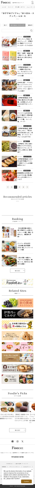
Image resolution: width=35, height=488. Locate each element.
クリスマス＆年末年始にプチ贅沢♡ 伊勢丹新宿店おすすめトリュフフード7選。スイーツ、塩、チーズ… (25, 117)
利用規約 (4, 466)
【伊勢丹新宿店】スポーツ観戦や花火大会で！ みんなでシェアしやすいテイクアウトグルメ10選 (25, 71)
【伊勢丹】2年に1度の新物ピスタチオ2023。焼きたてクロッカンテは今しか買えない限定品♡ (25, 148)
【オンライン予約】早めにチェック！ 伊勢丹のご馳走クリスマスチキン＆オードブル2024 (25, 42)
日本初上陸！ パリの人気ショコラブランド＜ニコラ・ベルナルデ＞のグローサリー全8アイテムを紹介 (25, 86)
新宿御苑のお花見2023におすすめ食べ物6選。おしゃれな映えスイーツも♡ (25, 176)
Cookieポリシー (27, 466)
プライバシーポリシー (14, 466)
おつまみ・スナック (17, 25)
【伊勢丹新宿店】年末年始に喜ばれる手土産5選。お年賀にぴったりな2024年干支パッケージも (25, 102)
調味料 (30, 25)
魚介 (5, 25)
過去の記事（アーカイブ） (22, 463)
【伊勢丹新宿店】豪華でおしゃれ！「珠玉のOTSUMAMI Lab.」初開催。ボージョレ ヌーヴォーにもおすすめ (25, 132)
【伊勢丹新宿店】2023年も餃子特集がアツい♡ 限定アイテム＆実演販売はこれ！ (25, 162)
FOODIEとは (9, 463)
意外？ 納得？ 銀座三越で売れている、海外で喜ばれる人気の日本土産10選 (25, 56)
